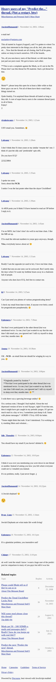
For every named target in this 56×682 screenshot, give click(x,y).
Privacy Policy (7, 672)
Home (4, 667)
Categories (13, 667)
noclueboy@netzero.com (11, 39)
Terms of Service (39, 667)
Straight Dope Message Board (13, 3)
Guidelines (24, 667)
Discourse (16, 678)
